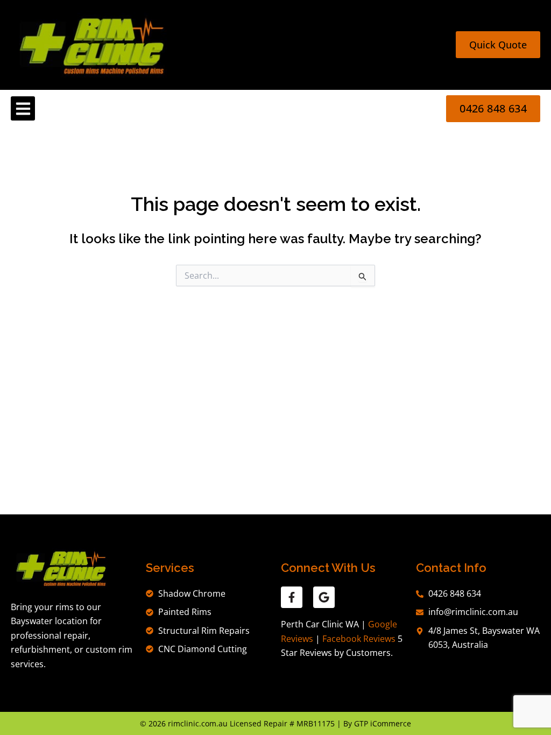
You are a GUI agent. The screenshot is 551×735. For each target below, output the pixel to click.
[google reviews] (324, 597)
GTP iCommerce (382, 723)
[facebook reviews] (291, 597)
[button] (23, 108)
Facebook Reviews (358, 639)
